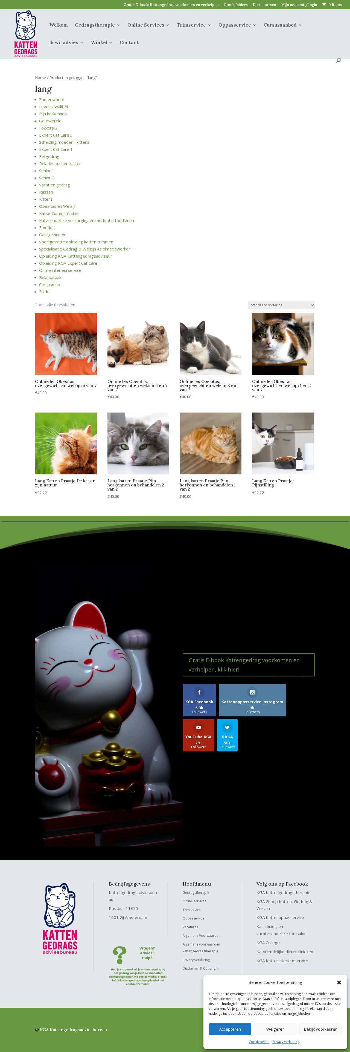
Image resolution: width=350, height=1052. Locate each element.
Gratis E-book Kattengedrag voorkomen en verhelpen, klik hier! (244, 664)
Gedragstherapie (95, 25)
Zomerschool (51, 99)
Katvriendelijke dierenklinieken (284, 951)
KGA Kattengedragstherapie (283, 892)
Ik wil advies (63, 43)
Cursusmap (49, 284)
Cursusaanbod (280, 25)
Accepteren (230, 1029)
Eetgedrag (49, 156)
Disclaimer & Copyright (200, 968)
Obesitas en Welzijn (58, 206)
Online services (194, 901)
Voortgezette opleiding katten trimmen (76, 241)
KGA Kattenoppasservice (280, 917)
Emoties (47, 227)
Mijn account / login (299, 5)
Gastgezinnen (52, 234)
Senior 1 (46, 170)
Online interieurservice (60, 270)
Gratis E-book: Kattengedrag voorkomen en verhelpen (171, 5)
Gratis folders (236, 5)
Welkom (58, 25)
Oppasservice (234, 25)
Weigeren (275, 1029)
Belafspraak (50, 277)
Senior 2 (46, 177)
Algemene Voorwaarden (201, 935)
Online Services (145, 25)
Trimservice (191, 25)
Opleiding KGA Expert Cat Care (68, 263)
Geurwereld (50, 120)
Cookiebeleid (259, 1041)
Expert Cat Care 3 (56, 135)
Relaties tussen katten (60, 163)
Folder (45, 291)
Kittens (46, 199)
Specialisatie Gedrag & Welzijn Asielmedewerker (84, 249)
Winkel (99, 43)
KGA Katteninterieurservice (282, 960)
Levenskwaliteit (53, 106)
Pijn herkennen (53, 113)
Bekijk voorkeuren (320, 1029)
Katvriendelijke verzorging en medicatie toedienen (86, 220)
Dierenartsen (264, 5)
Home (40, 77)
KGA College (268, 942)
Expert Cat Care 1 (56, 149)
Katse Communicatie (58, 213)
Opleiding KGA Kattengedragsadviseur (75, 256)
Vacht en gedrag (54, 185)
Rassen (46, 192)
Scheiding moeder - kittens (64, 142)
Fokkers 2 (48, 128)
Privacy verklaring (285, 1041)
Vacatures (190, 927)
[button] (339, 982)
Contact (129, 43)
